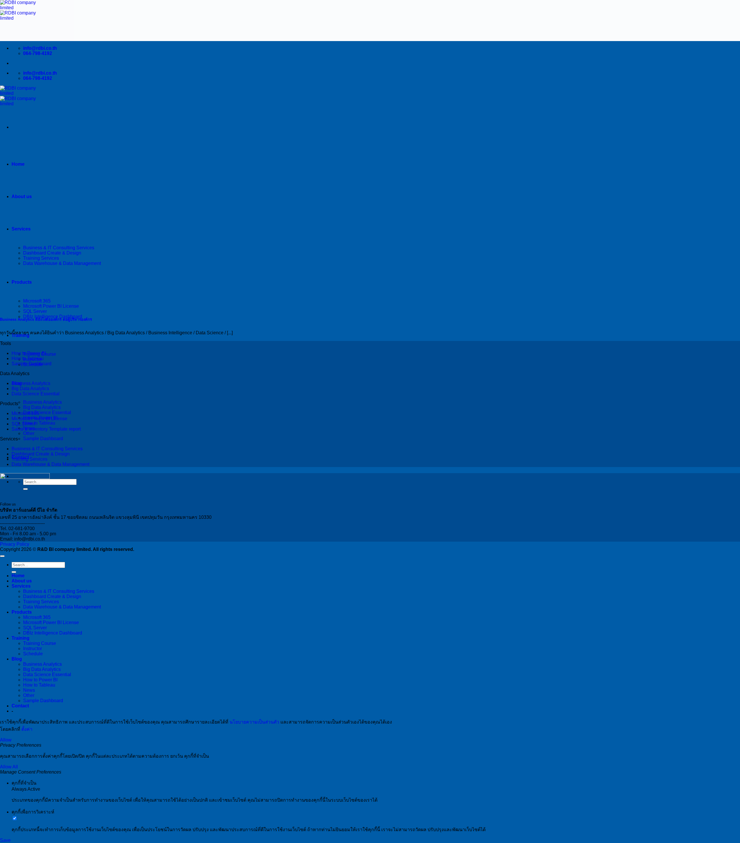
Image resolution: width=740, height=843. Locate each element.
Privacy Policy (14, 544)
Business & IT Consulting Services (47, 448)
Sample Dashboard (43, 438)
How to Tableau (39, 422)
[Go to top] (2, 556)
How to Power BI (29, 353)
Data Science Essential (47, 412)
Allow (6, 739)
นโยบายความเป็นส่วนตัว (254, 722)
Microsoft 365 (25, 413)
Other (28, 433)
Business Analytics (42, 402)
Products (22, 612)
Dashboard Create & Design (41, 453)
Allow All (9, 766)
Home (18, 164)
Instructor (32, 648)
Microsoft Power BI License (39, 418)
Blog (17, 658)
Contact (20, 705)
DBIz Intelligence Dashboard (52, 632)
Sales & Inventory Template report (46, 429)
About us (22, 196)
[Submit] (14, 572)
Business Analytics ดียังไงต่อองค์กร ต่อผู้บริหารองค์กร (46, 319)
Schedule (33, 653)
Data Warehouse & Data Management (50, 464)
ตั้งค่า (26, 729)
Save (5, 840)
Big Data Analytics (42, 407)
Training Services (29, 459)
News (29, 690)
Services (21, 586)
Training (20, 638)
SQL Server (35, 311)
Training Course (39, 643)
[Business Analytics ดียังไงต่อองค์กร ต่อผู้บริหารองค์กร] (79, 307)
